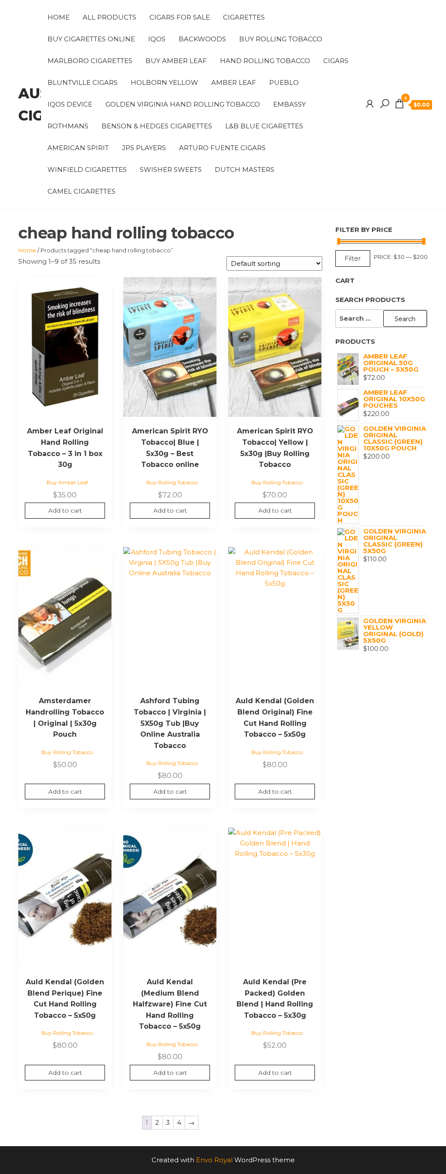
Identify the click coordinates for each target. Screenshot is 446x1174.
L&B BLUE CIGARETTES (264, 126)
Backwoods (202, 39)
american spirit (78, 148)
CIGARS (335, 61)
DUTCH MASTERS (244, 169)
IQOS (157, 39)
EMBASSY (289, 104)
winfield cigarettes (87, 169)
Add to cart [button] (65, 510)
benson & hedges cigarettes (156, 126)
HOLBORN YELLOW (164, 82)
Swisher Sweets (171, 169)
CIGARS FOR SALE (179, 17)
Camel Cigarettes (81, 191)
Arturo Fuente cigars (222, 148)
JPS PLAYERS (144, 148)
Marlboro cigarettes (89, 61)
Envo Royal (214, 1160)
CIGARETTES (244, 17)
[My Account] (369, 104)
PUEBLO (284, 82)
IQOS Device (69, 104)
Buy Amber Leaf (176, 61)
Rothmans (67, 126)
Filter (353, 258)
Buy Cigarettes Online (91, 39)
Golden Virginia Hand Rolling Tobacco (182, 104)
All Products (109, 17)
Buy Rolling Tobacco (280, 39)
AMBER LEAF (233, 82)
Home (58, 17)
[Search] (384, 104)
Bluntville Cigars (82, 82)
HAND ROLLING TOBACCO (265, 61)
